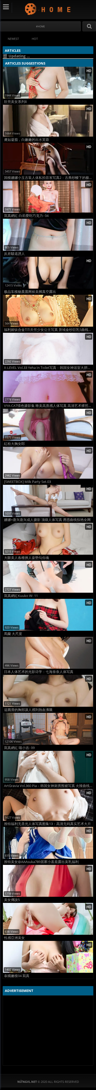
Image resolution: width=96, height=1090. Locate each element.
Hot (35, 39)
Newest (13, 39)
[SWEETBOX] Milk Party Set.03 (27, 481)
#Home (40, 26)
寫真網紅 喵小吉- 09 (19, 748)
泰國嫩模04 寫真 (16, 976)
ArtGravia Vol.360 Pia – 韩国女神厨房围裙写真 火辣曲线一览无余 (48, 786)
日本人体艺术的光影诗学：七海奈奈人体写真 (38, 672)
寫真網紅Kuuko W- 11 (21, 596)
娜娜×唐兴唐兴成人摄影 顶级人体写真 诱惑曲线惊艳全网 (47, 519)
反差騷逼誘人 (14, 253)
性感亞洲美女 (14, 938)
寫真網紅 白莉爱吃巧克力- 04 (26, 215)
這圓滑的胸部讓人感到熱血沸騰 (28, 710)
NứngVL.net (48, 9)
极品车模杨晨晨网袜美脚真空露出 (30, 291)
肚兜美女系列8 (15, 101)
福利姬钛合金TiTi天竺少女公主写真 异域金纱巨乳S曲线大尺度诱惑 (48, 329)
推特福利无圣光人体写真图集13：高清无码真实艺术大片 (47, 824)
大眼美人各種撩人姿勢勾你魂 (26, 557)
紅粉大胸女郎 (14, 443)
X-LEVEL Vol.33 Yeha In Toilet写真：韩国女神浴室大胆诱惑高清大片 (48, 367)
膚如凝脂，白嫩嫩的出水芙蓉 (26, 139)
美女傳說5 (12, 900)
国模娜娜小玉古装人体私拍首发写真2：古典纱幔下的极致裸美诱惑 (48, 177)
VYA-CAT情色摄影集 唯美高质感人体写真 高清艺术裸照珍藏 (48, 405)
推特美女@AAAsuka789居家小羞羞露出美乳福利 (41, 862)
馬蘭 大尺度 (13, 634)
